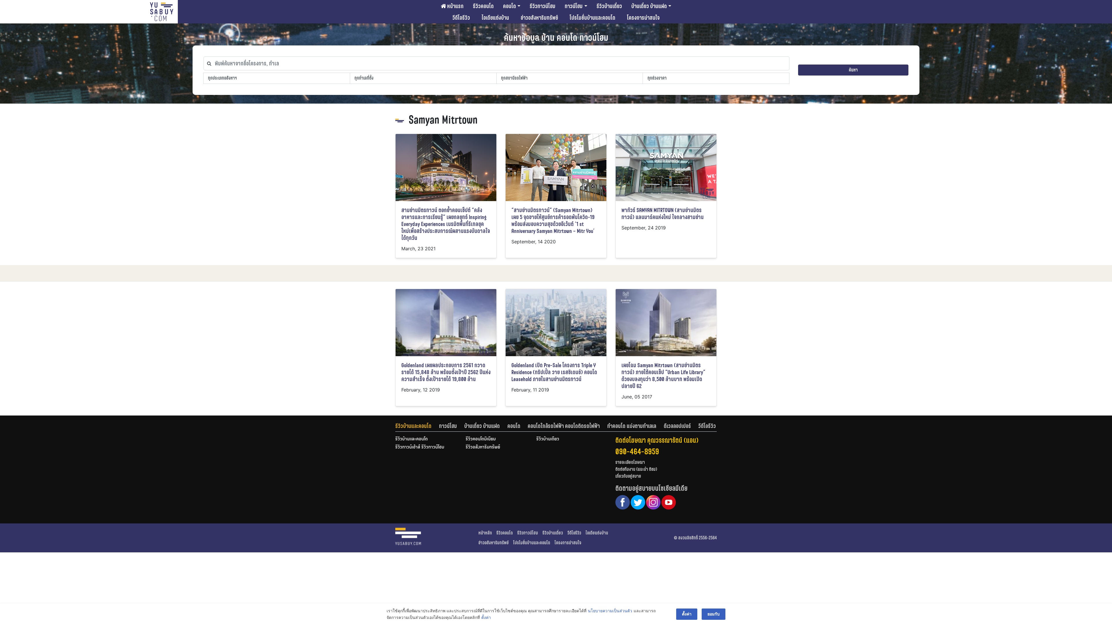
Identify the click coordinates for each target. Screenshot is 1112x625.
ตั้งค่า (486, 617)
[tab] (417, 426)
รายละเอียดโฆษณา (630, 462)
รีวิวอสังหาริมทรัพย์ (483, 447)
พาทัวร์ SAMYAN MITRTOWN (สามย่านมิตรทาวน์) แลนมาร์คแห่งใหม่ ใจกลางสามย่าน (662, 213)
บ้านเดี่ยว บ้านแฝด (649, 6)
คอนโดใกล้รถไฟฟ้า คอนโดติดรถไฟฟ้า (564, 426)
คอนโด (509, 6)
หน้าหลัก (485, 533)
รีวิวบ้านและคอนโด (413, 426)
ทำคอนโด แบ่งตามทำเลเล (631, 426)
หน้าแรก (455, 6)
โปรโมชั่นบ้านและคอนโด (592, 18)
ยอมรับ (713, 613)
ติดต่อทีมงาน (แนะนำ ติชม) (636, 469)
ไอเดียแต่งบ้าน (495, 18)
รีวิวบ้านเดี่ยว (609, 6)
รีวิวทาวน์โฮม (542, 6)
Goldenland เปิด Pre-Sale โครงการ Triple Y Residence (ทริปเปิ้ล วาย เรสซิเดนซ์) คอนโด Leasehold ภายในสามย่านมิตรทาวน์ (554, 372)
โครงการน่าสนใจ (643, 18)
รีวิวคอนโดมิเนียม (481, 439)
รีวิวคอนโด (483, 6)
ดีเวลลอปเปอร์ (677, 426)
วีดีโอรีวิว (461, 18)
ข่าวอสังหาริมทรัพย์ (539, 18)
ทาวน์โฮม (574, 6)
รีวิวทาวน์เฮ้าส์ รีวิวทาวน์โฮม (419, 447)
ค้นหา (853, 70)
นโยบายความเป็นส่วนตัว (610, 610)
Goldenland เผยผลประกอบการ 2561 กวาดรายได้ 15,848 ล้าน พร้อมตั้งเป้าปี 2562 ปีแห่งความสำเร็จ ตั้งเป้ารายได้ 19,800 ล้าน (446, 372)
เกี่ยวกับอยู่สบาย (628, 476)
